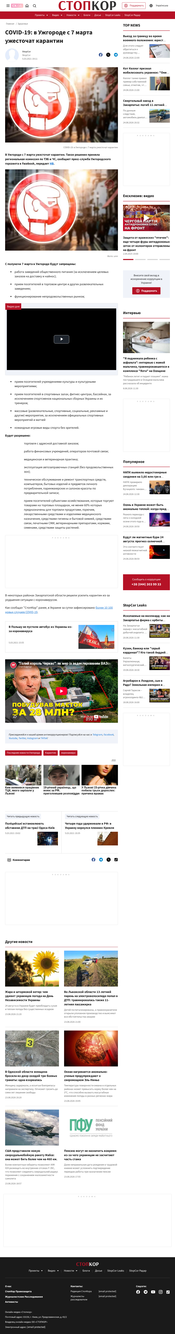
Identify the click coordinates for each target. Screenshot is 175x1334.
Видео (55, 15)
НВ (52, 163)
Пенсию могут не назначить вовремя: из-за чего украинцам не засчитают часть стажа (90, 1155)
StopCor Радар (132, 15)
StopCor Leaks (112, 15)
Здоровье (23, 23)
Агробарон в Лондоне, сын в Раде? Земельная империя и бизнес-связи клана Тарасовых (144, 685)
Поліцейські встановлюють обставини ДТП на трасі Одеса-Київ (30, 825)
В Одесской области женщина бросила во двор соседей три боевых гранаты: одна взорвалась (31, 1076)
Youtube (13, 738)
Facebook (108, 734)
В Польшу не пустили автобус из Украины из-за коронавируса (40, 629)
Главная (10, 23)
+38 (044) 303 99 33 (146, 584)
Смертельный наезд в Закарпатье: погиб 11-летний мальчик (143, 105)
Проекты (40, 15)
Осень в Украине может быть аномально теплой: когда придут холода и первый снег (146, 509)
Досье (97, 15)
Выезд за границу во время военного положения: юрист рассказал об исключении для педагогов (144, 42)
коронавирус (68, 753)
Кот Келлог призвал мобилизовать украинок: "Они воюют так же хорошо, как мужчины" (145, 74)
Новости (71, 15)
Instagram (32, 738)
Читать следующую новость (82, 816)
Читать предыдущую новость (23, 816)
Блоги (87, 15)
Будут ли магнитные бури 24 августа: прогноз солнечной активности (143, 541)
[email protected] (36, 1327)
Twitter (22, 738)
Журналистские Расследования (24, 1297)
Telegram (97, 734)
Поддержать (137, 5)
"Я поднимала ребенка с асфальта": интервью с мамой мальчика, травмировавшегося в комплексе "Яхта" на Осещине (146, 364)
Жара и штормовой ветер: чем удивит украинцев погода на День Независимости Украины (29, 996)
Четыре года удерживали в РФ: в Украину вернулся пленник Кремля (89, 825)
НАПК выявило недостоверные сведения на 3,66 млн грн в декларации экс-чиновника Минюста (145, 478)
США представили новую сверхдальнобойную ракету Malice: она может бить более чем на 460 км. (31, 1155)
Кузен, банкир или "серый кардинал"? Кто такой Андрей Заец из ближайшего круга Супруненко (144, 654)
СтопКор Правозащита (18, 1291)
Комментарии (21, 860)
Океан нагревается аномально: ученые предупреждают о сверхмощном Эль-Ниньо (85, 1076)
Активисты (11, 1302)
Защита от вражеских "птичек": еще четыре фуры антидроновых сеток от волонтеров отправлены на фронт (146, 244)
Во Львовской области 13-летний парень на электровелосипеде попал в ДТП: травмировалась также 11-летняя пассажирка (91, 998)
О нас (8, 1286)
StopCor (26, 51)
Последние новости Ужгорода (23, 753)
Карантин (50, 753)
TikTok (43, 738)
